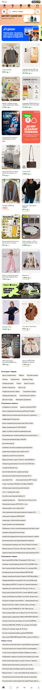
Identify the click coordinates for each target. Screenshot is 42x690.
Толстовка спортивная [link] (29, 326)
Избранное (24, 687)
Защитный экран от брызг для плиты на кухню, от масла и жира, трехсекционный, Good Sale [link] (10, 172)
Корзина (31, 687)
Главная (3, 687)
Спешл (10, 687)
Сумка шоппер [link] (6, 69)
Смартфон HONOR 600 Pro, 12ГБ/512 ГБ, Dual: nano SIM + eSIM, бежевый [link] (30, 104)
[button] (20, 19)
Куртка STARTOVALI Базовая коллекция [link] (28, 361)
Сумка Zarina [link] (26, 171)
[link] (9, 375)
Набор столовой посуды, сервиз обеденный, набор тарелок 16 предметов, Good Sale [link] (10, 104)
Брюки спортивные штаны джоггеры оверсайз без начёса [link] (10, 276)
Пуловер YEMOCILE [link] (8, 205)
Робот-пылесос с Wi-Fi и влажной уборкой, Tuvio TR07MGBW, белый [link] (29, 242)
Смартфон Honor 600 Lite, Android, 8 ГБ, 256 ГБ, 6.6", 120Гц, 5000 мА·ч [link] (30, 70)
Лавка (17, 687)
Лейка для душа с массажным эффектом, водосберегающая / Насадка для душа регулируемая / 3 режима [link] (10, 361)
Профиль (38, 687)
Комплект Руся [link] (6, 327)
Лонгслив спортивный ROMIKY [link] (29, 206)
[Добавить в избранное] (18, 45)
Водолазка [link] (25, 275)
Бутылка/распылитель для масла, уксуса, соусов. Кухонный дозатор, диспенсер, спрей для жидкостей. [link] (10, 242)
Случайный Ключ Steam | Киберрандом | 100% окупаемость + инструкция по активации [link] (10, 138)
